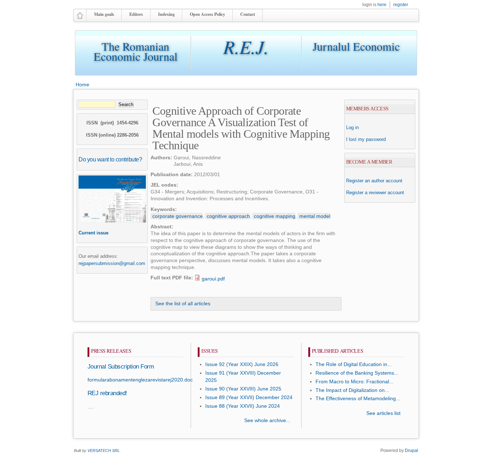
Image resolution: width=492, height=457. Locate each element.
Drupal (411, 450)
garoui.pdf (213, 279)
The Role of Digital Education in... (354, 364)
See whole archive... (267, 420)
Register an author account (374, 180)
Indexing (166, 14)
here (381, 4)
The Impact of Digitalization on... (352, 390)
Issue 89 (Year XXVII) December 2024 (248, 397)
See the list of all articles (182, 303)
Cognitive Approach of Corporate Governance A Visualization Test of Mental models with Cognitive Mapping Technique (241, 128)
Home (82, 84)
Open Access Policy (207, 14)
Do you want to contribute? (110, 159)
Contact (247, 14)
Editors (136, 14)
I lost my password (366, 139)
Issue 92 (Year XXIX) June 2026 (241, 364)
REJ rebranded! (107, 393)
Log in (352, 127)
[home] (80, 18)
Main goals (104, 14)
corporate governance (177, 216)
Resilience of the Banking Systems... (357, 373)
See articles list (383, 413)
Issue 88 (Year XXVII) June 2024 (242, 406)
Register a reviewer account (375, 192)
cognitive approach (228, 216)
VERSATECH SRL (104, 450)
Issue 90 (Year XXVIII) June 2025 (243, 389)
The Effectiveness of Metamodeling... (358, 398)
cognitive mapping (274, 216)
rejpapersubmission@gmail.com (112, 263)
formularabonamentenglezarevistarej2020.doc (140, 380)
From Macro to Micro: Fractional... (354, 381)
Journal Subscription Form (121, 366)
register (400, 4)
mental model (314, 216)
